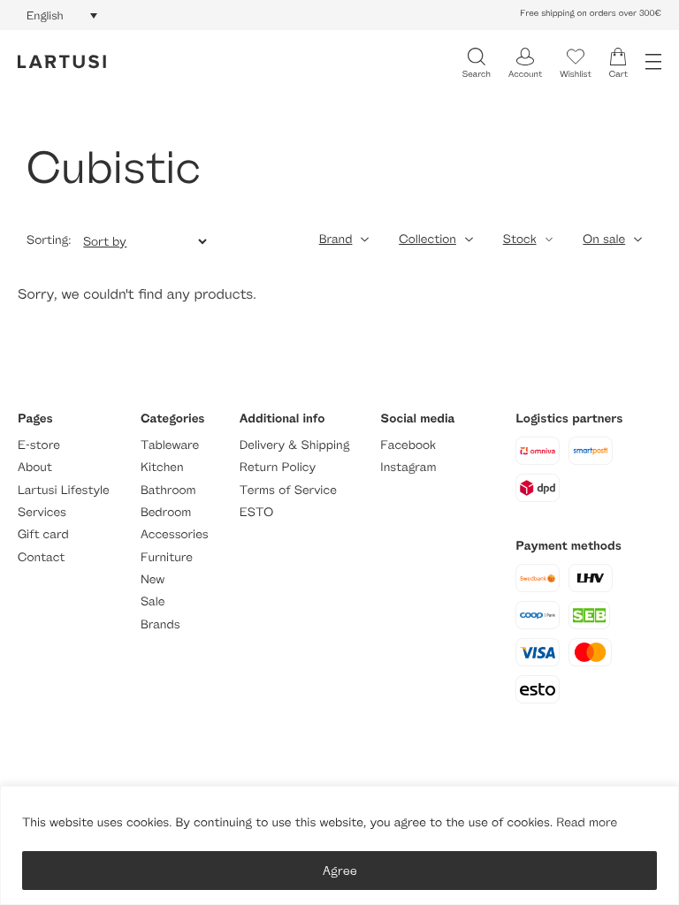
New (152, 579)
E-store (39, 444)
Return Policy (278, 467)
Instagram (408, 467)
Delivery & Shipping (294, 444)
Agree (340, 870)
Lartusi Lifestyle (64, 490)
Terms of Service (288, 490)
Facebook (408, 444)
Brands (160, 624)
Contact (41, 557)
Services (42, 512)
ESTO (256, 512)
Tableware (170, 444)
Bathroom (168, 490)
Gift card (43, 534)
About (35, 467)
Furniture (167, 557)
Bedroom (166, 512)
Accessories (175, 534)
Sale (153, 601)
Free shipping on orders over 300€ (590, 13)
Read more (586, 822)
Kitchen (162, 467)
